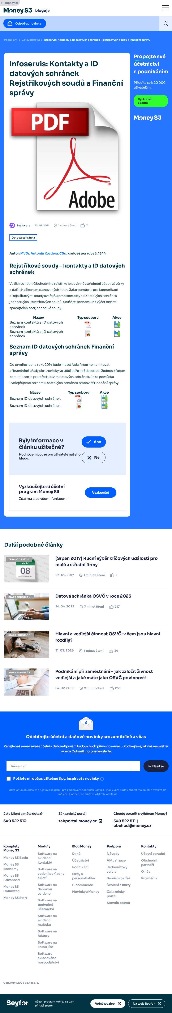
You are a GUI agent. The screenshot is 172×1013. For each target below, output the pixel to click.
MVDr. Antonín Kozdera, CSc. (43, 253)
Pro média (149, 878)
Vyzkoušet (100, 493)
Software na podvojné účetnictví (47, 904)
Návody (113, 854)
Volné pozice (105, 1003)
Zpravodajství (31, 39)
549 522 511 (124, 821)
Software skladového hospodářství (48, 958)
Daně (76, 854)
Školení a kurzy (118, 885)
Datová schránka (23, 237)
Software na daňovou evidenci (47, 889)
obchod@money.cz (132, 825)
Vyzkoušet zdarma (145, 100)
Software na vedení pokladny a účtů (51, 873)
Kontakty (148, 846)
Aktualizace (116, 860)
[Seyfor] (17, 1003)
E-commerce (82, 885)
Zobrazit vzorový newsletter (92, 751)
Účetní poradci (153, 854)
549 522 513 (14, 821)
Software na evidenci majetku (47, 920)
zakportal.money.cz (78, 821)
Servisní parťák (119, 878)
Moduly (44, 846)
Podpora (114, 846)
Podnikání (10, 39)
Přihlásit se (156, 766)
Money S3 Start (15, 898)
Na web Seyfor (144, 1003)
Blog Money (81, 846)
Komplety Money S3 (11, 848)
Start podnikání (19, 597)
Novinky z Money (85, 892)
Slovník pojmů (118, 903)
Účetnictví (80, 860)
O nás (145, 871)
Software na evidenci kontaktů (47, 858)
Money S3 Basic (15, 858)
